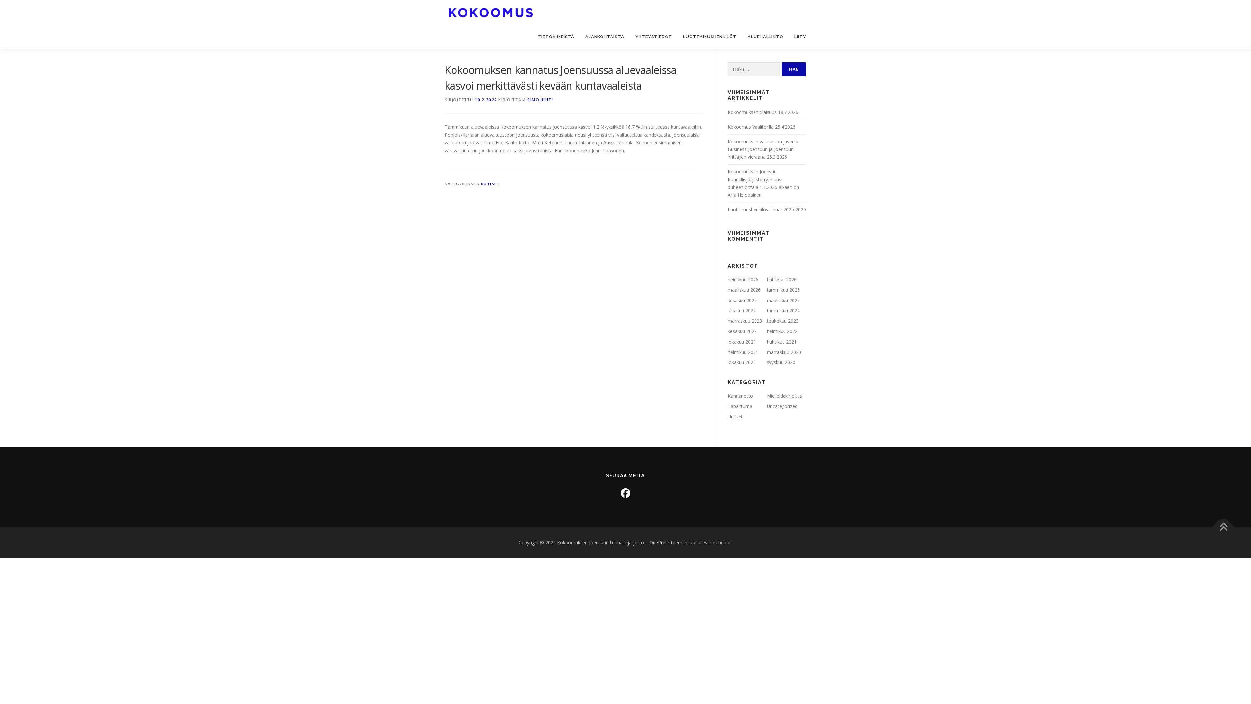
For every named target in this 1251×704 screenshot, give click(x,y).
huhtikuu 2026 (782, 279)
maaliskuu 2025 (783, 300)
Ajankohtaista (604, 36)
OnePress (659, 542)
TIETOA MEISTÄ (556, 36)
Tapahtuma (740, 406)
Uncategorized (782, 406)
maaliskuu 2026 (744, 290)
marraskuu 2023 (745, 321)
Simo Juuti (540, 100)
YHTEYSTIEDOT (653, 36)
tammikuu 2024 (783, 310)
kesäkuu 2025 (742, 300)
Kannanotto (740, 396)
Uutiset (490, 184)
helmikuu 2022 (782, 331)
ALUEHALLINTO (765, 36)
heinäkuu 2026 (743, 279)
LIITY (800, 36)
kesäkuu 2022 (742, 331)
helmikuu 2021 (743, 352)
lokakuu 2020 (742, 362)
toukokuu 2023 (782, 321)
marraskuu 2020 (784, 352)
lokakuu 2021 (742, 342)
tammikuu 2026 (783, 290)
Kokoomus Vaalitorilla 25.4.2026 (761, 127)
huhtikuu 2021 (782, 342)
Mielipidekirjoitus (784, 396)
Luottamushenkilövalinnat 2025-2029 (767, 209)
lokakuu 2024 (742, 310)
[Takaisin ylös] (1223, 527)
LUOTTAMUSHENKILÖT (710, 36)
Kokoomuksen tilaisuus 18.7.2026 (763, 112)
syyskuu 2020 (781, 362)
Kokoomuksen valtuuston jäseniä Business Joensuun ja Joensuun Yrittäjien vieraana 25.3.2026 (763, 149)
